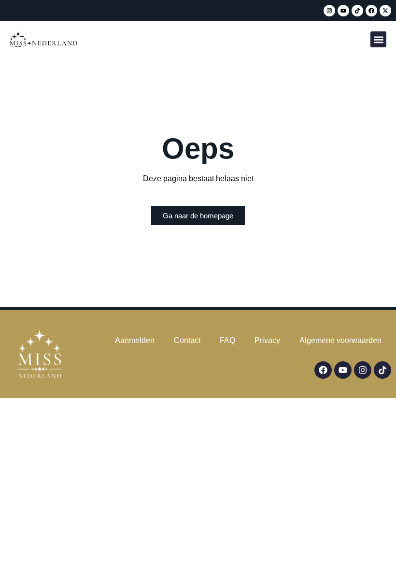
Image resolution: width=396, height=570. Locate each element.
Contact (187, 340)
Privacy (267, 340)
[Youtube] (343, 10)
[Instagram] (329, 10)
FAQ (227, 340)
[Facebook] (371, 10)
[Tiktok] (357, 10)
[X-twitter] (385, 10)
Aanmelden (135, 340)
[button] (378, 39)
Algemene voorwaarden (340, 340)
